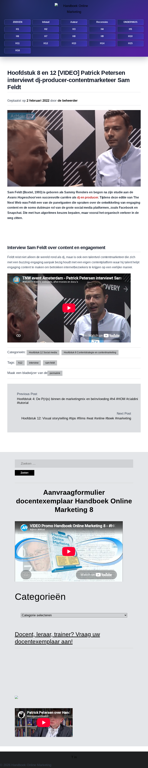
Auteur (74, 22)
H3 (74, 29)
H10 (130, 36)
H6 (17, 36)
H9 (102, 36)
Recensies (102, 22)
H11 (17, 43)
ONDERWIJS (130, 22)
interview (34, 362)
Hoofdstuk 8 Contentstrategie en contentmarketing (90, 352)
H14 (102, 43)
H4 (102, 29)
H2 (45, 29)
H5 (130, 29)
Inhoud (45, 22)
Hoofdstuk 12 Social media (43, 352)
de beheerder (68, 100)
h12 (20, 362)
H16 (17, 50)
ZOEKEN (17, 22)
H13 (74, 43)
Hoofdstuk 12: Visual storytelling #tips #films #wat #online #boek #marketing (76, 418)
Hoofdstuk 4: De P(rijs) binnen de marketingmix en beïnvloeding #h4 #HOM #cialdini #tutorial (77, 401)
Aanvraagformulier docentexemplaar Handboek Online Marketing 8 (74, 501)
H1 (17, 29)
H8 (74, 36)
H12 (46, 43)
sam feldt (50, 362)
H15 (130, 43)
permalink (55, 373)
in (75, 757)
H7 (45, 36)
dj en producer (87, 197)
